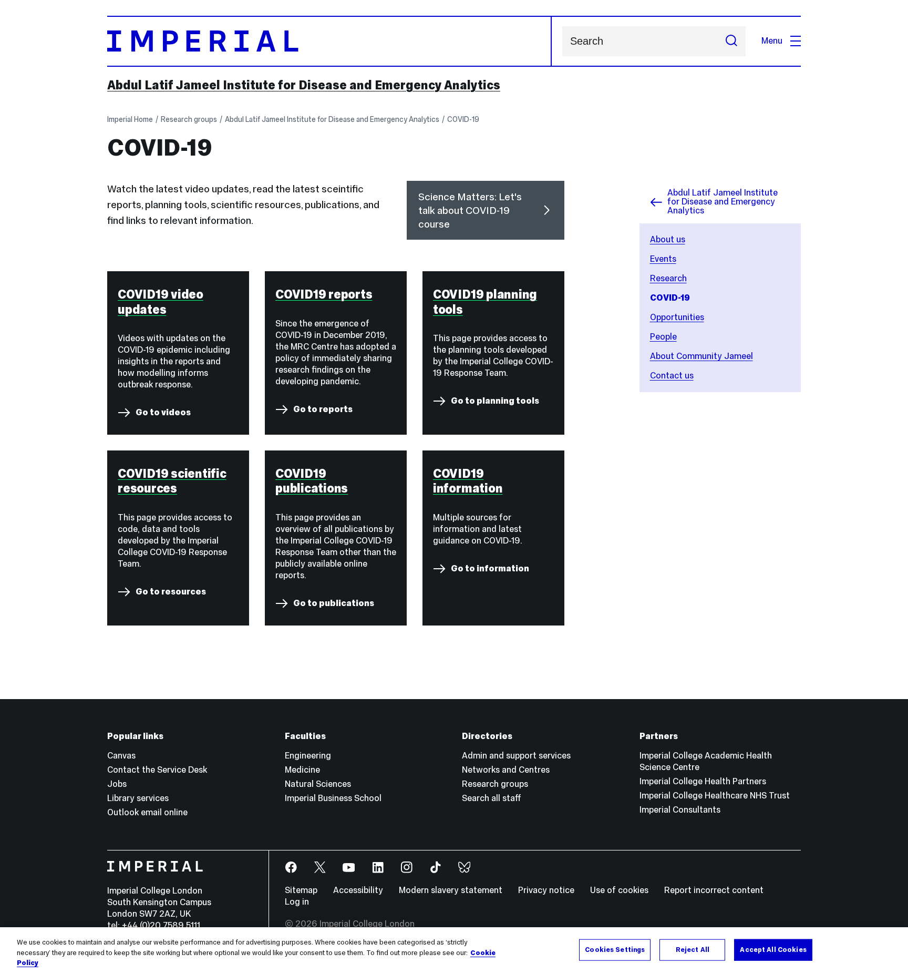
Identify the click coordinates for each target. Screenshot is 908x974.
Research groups (189, 119)
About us (667, 239)
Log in (297, 901)
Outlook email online (147, 812)
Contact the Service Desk (157, 769)
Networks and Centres (506, 769)
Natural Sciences (318, 784)
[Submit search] (731, 41)
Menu (771, 40)
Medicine (302, 769)
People (663, 336)
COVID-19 (463, 119)
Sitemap (301, 890)
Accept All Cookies (773, 949)
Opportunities (677, 317)
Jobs (117, 784)
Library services (138, 798)
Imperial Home (130, 119)
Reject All (692, 949)
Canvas (121, 755)
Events (663, 258)
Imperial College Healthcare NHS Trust (714, 795)
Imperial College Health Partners (702, 781)
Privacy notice (546, 890)
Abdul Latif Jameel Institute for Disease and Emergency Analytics (303, 85)
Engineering (308, 755)
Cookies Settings (615, 949)
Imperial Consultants (679, 809)
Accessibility (358, 890)
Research (668, 278)
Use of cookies (619, 890)
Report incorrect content (713, 890)
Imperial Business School (333, 798)
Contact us (672, 375)
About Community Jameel (701, 356)
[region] (454, 950)
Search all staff (491, 798)
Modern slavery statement (450, 890)
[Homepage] (329, 41)
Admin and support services (516, 755)
